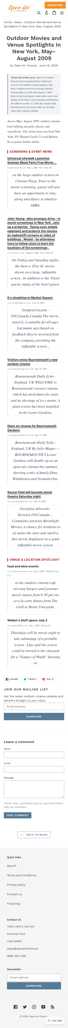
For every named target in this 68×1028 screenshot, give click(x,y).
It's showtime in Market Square (30, 297)
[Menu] (62, 12)
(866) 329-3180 (16, 956)
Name (7, 748)
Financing (13, 903)
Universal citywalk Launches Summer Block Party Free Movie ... (32, 160)
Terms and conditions (21, 875)
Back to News (37, 834)
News (18, 22)
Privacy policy (16, 884)
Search (11, 865)
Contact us (14, 894)
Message (9, 777)
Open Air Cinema (38, 1016)
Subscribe (55, 5)
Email (7, 763)
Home (8, 22)
